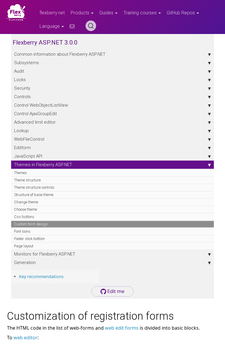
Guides (107, 13)
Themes (20, 172)
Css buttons (24, 216)
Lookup (21, 130)
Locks (20, 79)
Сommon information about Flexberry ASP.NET (59, 54)
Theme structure (27, 180)
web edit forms (122, 328)
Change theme (26, 202)
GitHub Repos (181, 13)
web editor (25, 337)
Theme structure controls (34, 187)
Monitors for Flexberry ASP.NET (44, 254)
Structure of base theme (33, 194)
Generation (25, 262)
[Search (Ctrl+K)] (91, 26)
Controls (22, 96)
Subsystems (26, 62)
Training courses (140, 13)
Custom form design (31, 224)
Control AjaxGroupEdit (35, 113)
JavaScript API (28, 156)
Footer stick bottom (29, 238)
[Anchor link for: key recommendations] (66, 276)
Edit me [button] (115, 291)
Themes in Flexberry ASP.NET (43, 164)
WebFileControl (29, 139)
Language (50, 26)
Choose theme (25, 209)
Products (81, 13)
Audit (19, 71)
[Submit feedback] (72, 26)
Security (22, 88)
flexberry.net (52, 13)
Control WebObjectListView (41, 105)
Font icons (22, 231)
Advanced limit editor (35, 122)
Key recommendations (41, 276)
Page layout (23, 245)
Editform (22, 147)
